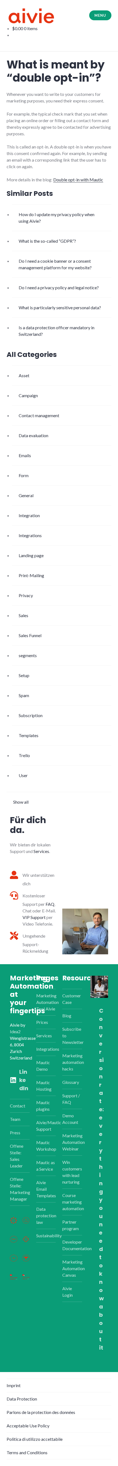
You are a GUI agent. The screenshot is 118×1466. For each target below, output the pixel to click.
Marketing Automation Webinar (73, 1142)
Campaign (28, 395)
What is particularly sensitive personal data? (60, 307)
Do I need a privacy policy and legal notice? (59, 287)
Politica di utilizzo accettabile (35, 1439)
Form (24, 475)
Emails (25, 455)
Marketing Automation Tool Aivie (47, 1002)
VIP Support (34, 917)
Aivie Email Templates (46, 1189)
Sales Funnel (30, 635)
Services (41, 851)
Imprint (14, 1385)
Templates (28, 735)
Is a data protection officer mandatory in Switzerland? (56, 331)
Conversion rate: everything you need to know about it (101, 1179)
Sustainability (49, 1235)
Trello (24, 755)
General (26, 495)
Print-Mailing (31, 575)
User (23, 775)
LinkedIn (23, 1080)
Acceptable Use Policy (28, 1425)
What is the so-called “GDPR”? (47, 241)
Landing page (31, 555)
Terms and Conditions (27, 1452)
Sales (23, 615)
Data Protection (22, 1398)
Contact (17, 1105)
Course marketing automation (73, 1202)
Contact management (39, 415)
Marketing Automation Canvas (73, 1268)
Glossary (70, 1082)
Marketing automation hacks (73, 1062)
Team (15, 1119)
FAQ (50, 904)
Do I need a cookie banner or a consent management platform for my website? (55, 264)
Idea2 (15, 1031)
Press (15, 1132)
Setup (24, 675)
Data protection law (46, 1215)
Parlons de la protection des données (41, 1412)
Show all (21, 801)
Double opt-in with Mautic (78, 179)
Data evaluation (33, 435)
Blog (66, 1015)
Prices (42, 1022)
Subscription (31, 715)
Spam (24, 695)
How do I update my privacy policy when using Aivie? (56, 218)
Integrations (30, 535)
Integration (29, 515)
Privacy (26, 595)
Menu (100, 15)
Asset (24, 375)
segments (28, 655)
